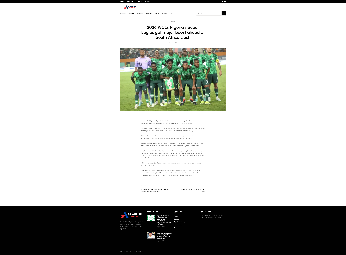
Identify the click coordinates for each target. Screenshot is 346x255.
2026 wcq (143, 185)
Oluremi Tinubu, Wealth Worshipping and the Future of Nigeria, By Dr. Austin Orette (164, 235)
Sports (173, 21)
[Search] (224, 13)
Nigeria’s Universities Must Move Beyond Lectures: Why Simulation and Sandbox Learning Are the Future (164, 220)
